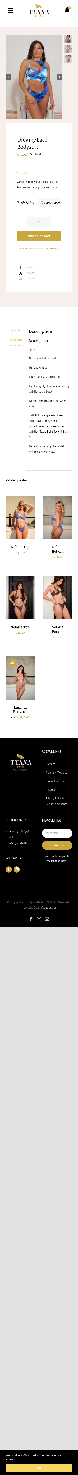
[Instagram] (17, 869)
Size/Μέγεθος (25, 202)
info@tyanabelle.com (19, 843)
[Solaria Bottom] (58, 597)
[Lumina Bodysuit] (20, 678)
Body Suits (33, 248)
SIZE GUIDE (24, 172)
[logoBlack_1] (39, 5)
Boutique (43, 248)
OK (39, 1468)
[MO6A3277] (34, 77)
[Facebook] (9, 869)
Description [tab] (16, 330)
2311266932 (22, 831)
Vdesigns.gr (49, 907)
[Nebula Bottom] (58, 517)
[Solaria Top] (20, 597)
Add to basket (39, 236)
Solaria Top (20, 627)
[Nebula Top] (20, 517)
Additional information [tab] (16, 342)
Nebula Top (20, 547)
